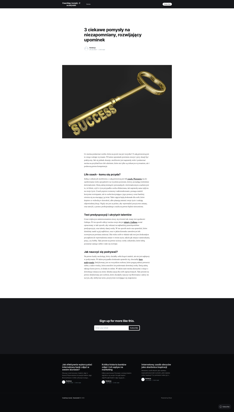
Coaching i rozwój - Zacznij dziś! (71, 4)
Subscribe (167, 4)
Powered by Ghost (166, 398)
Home (88, 4)
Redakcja (92, 48)
